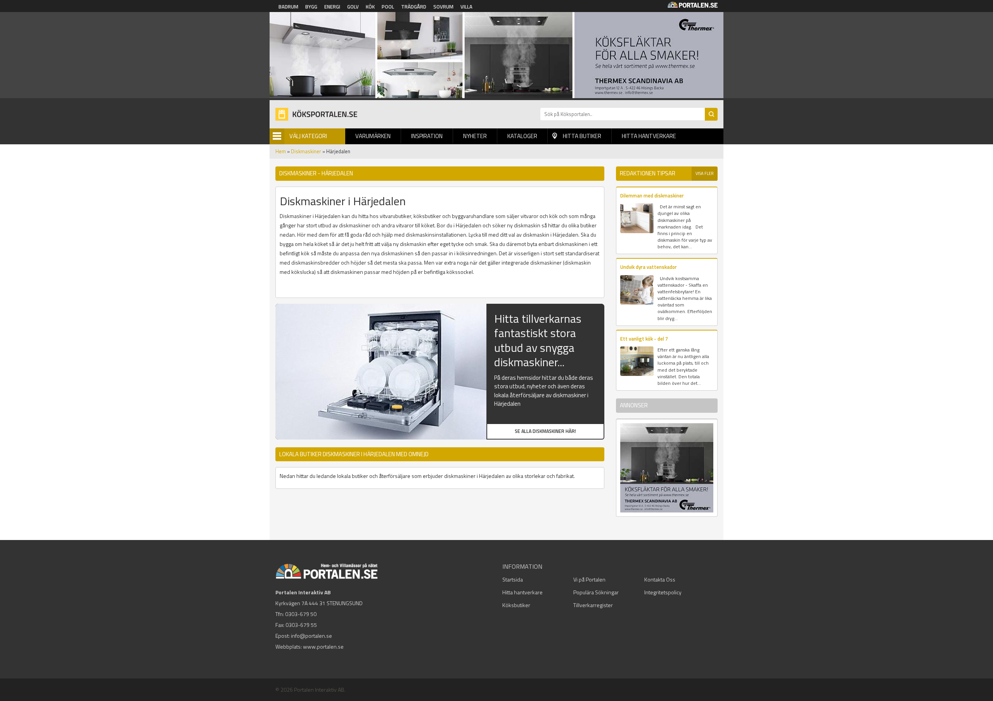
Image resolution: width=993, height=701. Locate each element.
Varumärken (373, 136)
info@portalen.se (311, 636)
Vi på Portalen (589, 579)
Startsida (512, 579)
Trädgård (413, 6)
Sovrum (443, 6)
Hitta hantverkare (649, 136)
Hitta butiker (582, 136)
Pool (388, 6)
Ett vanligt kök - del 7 (644, 339)
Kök (370, 6)
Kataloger (522, 136)
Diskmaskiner (306, 151)
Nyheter (475, 136)
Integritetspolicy (663, 592)
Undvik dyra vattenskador (648, 267)
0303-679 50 (301, 614)
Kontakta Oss (659, 579)
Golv (353, 6)
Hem (280, 151)
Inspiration (427, 136)
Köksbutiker (516, 605)
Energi (332, 6)
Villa (466, 6)
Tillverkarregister (593, 605)
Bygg (311, 6)
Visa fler (704, 173)
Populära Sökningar (596, 592)
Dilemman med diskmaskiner (652, 195)
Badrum (288, 6)
